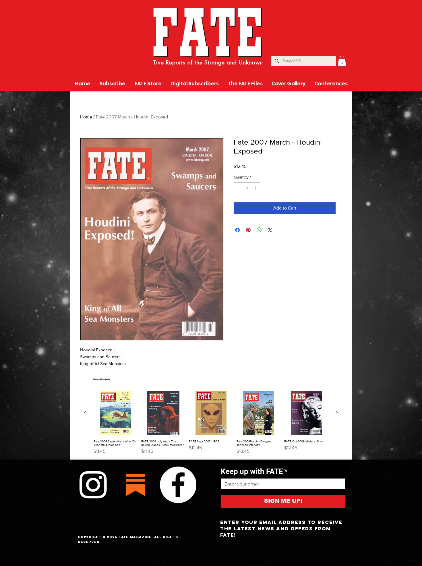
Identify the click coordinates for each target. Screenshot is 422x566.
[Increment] (255, 188)
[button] (342, 61)
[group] (211, 423)
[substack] (135, 484)
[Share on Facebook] (237, 230)
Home (86, 116)
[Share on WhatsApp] (259, 230)
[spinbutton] (247, 188)
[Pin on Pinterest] (248, 230)
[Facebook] (178, 484)
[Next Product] (336, 412)
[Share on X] (270, 230)
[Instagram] (93, 484)
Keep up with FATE (254, 471)
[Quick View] (116, 413)
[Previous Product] (85, 412)
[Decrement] (238, 188)
